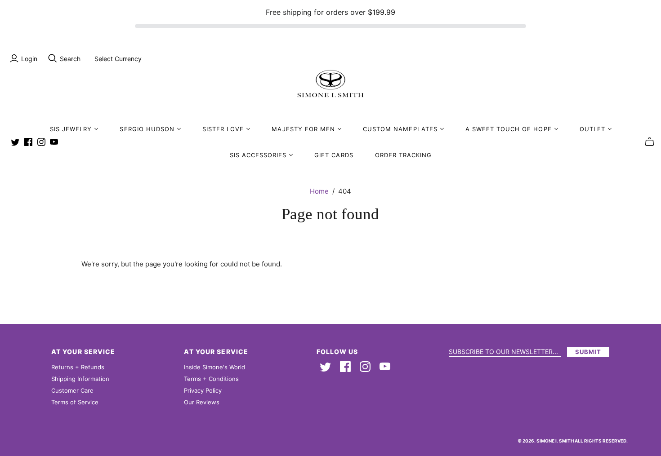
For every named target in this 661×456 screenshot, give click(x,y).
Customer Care (72, 390)
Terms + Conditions (211, 378)
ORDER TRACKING (403, 155)
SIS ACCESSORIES (258, 155)
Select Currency (118, 58)
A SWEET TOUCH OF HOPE (508, 129)
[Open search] (52, 58)
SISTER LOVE (223, 129)
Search (70, 58)
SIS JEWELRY (71, 129)
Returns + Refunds (77, 367)
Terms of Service (74, 402)
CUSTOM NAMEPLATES (400, 129)
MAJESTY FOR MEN (303, 129)
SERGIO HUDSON (147, 129)
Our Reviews (201, 402)
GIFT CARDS (333, 155)
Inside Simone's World (214, 367)
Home (319, 191)
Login (29, 58)
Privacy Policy (203, 390)
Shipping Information (80, 378)
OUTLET (592, 129)
